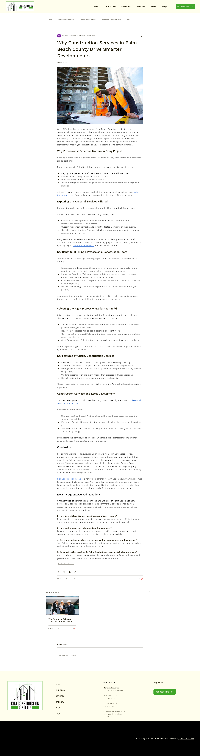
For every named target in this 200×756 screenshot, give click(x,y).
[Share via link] (75, 572)
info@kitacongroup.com (113, 690)
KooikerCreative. (187, 738)
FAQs (58, 714)
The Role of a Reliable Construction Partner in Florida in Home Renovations (60, 620)
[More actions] (141, 35)
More (128, 20)
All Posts (49, 20)
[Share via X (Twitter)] (64, 572)
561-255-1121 (108, 706)
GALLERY (60, 702)
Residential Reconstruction (111, 20)
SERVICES (60, 696)
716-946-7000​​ (109, 698)
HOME (58, 684)
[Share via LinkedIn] (70, 572)
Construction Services (88, 20)
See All (151, 592)
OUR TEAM (60, 690)
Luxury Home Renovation (66, 20)
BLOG (58, 708)
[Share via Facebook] (58, 572)
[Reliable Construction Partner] (62, 605)
